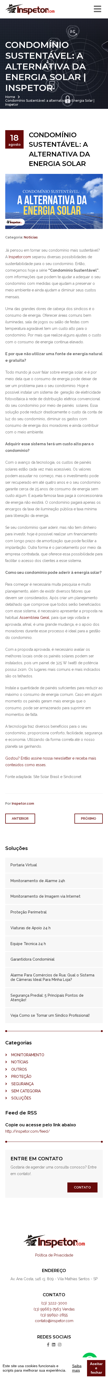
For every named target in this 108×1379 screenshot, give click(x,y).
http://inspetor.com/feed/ (27, 1131)
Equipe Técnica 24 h (28, 944)
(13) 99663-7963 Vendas (54, 1309)
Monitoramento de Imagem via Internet (45, 896)
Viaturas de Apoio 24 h (30, 928)
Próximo (88, 818)
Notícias (31, 237)
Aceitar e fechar (96, 1368)
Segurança (20, 1084)
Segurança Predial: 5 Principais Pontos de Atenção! (47, 997)
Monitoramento (25, 1055)
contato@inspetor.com (54, 1321)
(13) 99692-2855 (54, 1315)
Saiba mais (77, 1368)
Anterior (20, 818)
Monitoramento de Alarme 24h (37, 881)
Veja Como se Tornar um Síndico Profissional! (50, 1015)
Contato (82, 1187)
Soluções (19, 1098)
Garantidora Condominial (32, 959)
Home (10, 97)
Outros (17, 1069)
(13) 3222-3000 (54, 1303)
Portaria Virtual (23, 865)
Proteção (19, 1076)
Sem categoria (24, 1091)
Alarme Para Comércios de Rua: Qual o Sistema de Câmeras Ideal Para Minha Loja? (52, 977)
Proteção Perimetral (28, 912)
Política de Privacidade (54, 1255)
